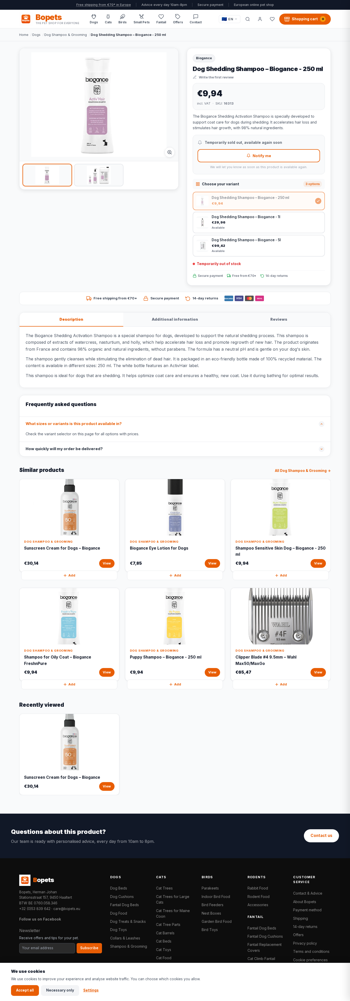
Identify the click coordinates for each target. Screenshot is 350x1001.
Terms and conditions (311, 951)
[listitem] (47, 175)
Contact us (321, 835)
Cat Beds (163, 941)
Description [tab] (71, 319)
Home (23, 35)
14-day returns (305, 926)
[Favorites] (272, 19)
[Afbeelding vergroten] (169, 152)
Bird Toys (210, 929)
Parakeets (210, 888)
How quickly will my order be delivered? (64, 449)
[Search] (247, 19)
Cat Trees (164, 888)
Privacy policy (305, 943)
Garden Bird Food (217, 921)
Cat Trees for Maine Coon (173, 913)
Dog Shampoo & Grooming (65, 35)
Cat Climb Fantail (261, 958)
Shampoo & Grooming (128, 946)
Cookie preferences (310, 960)
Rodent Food (259, 896)
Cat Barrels (165, 933)
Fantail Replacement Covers (265, 947)
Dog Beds (118, 888)
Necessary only (60, 990)
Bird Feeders (212, 905)
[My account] (260, 19)
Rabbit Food (258, 888)
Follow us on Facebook (40, 919)
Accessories (258, 905)
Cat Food (163, 958)
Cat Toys (163, 949)
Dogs (36, 35)
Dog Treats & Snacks (128, 921)
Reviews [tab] (278, 319)
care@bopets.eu (66, 909)
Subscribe (89, 948)
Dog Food (118, 913)
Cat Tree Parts (168, 924)
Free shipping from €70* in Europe (103, 5)
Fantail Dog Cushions (265, 936)
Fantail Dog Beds (124, 905)
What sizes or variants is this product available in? (74, 423)
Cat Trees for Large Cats (172, 899)
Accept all (25, 990)
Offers (298, 935)
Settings (91, 990)
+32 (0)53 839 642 (34, 909)
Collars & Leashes (125, 938)
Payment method (307, 910)
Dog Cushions (122, 896)
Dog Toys (118, 929)
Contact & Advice (307, 893)
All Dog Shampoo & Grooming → (303, 471)
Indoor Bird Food (216, 896)
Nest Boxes (211, 913)
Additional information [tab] (175, 319)
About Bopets (304, 901)
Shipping (300, 918)
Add (71, 575)
